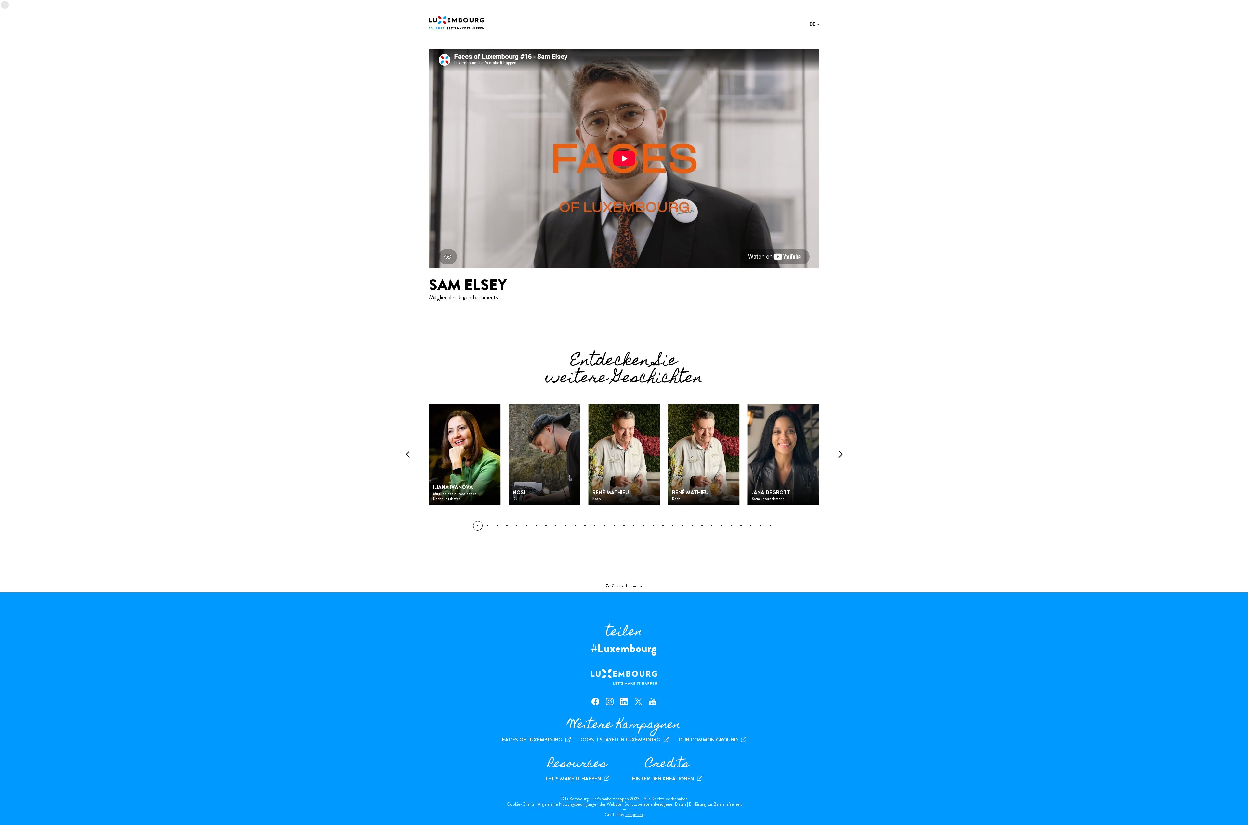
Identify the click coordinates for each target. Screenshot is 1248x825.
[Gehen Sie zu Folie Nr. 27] (741, 526)
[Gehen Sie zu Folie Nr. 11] (585, 526)
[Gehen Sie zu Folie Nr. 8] (556, 526)
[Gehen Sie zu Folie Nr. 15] (624, 526)
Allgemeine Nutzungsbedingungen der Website (579, 804)
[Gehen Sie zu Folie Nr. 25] (721, 526)
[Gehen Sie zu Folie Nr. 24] (712, 526)
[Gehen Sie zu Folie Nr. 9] (565, 526)
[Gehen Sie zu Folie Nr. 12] (595, 526)
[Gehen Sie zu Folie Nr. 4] (517, 526)
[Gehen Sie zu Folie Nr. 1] (487, 526)
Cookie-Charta (521, 804)
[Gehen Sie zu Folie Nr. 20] (673, 526)
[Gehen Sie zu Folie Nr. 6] (536, 526)
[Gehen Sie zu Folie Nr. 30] (770, 526)
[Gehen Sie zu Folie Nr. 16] (634, 526)
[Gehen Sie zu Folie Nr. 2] (497, 526)
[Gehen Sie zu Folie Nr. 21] (682, 526)
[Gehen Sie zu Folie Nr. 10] (575, 526)
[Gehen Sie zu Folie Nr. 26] (731, 526)
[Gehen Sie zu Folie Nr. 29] (760, 526)
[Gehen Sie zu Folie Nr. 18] (653, 526)
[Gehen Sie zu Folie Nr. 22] (692, 526)
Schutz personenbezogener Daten (655, 804)
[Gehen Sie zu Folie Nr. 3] (507, 526)
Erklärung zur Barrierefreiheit (715, 804)
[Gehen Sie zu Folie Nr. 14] (614, 526)
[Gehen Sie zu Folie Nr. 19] (663, 526)
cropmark (634, 814)
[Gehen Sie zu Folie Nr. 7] (546, 526)
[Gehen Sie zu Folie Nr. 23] (702, 526)
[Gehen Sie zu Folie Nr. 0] (478, 526)
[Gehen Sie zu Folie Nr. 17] (643, 526)
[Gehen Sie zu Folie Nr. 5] (526, 526)
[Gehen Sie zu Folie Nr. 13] (604, 526)
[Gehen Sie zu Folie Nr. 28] (751, 526)
